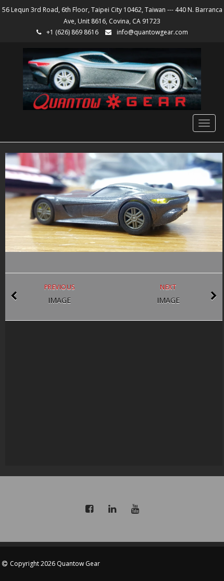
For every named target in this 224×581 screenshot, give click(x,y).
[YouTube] (135, 509)
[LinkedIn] (112, 509)
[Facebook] (89, 509)
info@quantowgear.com (152, 32)
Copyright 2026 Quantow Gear (55, 563)
